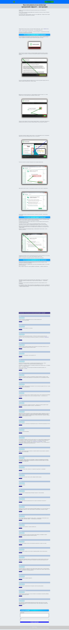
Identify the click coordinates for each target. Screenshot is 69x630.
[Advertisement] (34, 21)
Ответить (20, 321)
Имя (20, 618)
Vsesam (49, 2)
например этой (21, 395)
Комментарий (22, 612)
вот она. (26, 368)
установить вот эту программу (37, 441)
